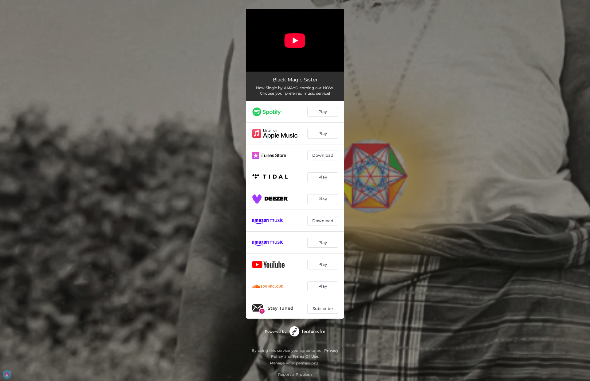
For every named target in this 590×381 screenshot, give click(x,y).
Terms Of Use (305, 356)
